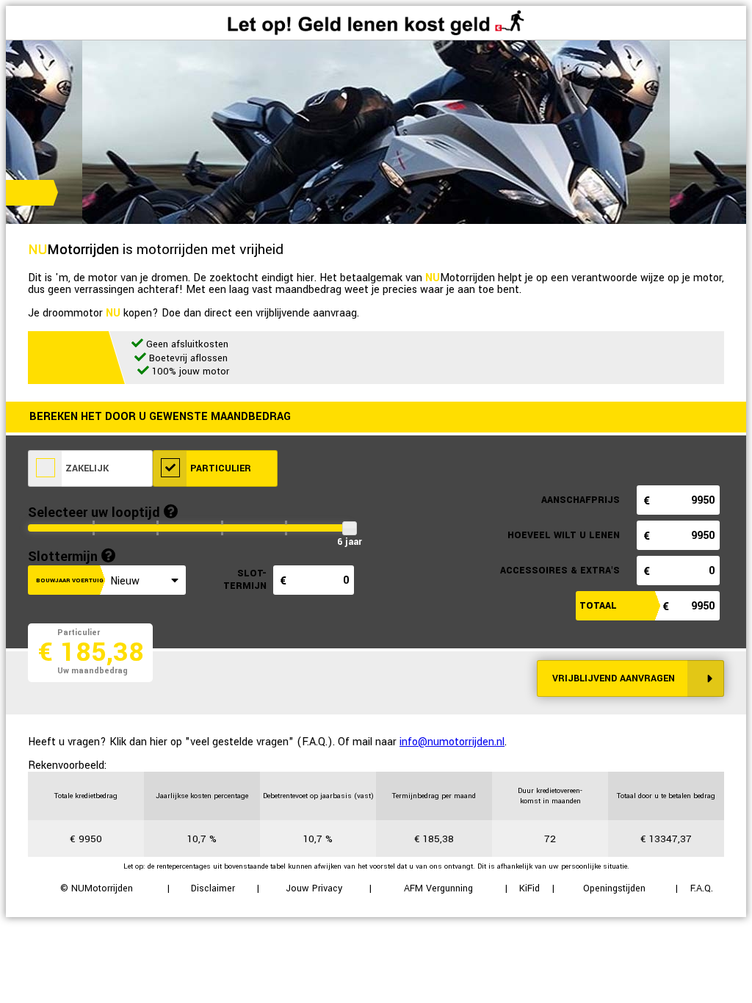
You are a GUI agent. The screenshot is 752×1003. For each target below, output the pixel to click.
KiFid (529, 888)
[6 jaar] (349, 528)
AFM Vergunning (438, 888)
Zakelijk (85, 468)
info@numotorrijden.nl (452, 742)
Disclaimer (213, 888)
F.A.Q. (701, 888)
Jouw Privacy (314, 888)
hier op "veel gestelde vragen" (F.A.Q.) (241, 742)
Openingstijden (614, 888)
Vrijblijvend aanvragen (613, 678)
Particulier (219, 468)
